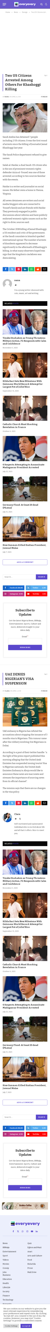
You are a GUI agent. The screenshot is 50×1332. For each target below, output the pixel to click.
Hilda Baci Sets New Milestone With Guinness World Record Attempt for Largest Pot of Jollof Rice (23, 384)
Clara (7, 691)
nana (7, 97)
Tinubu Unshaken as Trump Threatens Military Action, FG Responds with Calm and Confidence (24, 341)
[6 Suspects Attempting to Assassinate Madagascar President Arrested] (25, 448)
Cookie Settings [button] (11, 1326)
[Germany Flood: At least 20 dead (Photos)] (25, 488)
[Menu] (4, 4)
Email (25, 636)
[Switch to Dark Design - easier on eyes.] (45, 4)
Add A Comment (25, 562)
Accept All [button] (26, 1326)
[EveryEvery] (25, 4)
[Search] (41, 4)
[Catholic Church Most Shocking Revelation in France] (25, 408)
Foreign (44, 97)
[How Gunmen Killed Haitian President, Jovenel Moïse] (25, 529)
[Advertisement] (25, 43)
